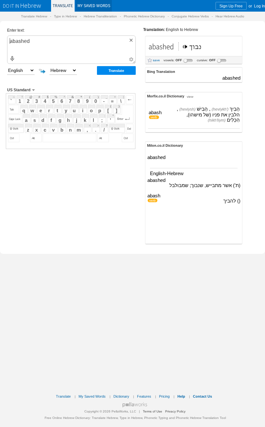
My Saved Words (92, 396)
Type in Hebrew (65, 16)
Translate (63, 5)
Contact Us (202, 396)
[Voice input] (12, 59)
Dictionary (121, 396)
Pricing (164, 396)
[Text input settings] (131, 59)
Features (144, 396)
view (190, 96)
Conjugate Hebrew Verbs (190, 16)
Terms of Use (152, 411)
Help (181, 396)
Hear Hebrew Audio (230, 16)
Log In (259, 6)
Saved (94, 5)
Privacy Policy (175, 411)
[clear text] (131, 40)
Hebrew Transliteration (100, 16)
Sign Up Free (231, 6)
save (156, 60)
